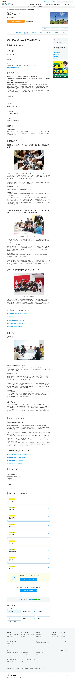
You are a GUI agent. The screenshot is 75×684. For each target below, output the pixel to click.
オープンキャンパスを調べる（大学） (13, 634)
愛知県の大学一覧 (14, 9)
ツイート (31, 599)
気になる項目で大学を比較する (12, 641)
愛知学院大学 (19, 9)
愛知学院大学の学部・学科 (24, 9)
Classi (22, 661)
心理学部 (12, 508)
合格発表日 (25, 618)
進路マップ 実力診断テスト (11, 659)
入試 (9, 618)
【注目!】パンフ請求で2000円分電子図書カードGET (37, 6)
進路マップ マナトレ (39, 652)
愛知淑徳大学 (57, 52)
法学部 (12, 542)
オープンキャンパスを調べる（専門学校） (28, 634)
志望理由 (45, 28)
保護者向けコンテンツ (63, 650)
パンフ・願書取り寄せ (16, 21)
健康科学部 (12, 517)
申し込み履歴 (63, 636)
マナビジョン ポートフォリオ (12, 663)
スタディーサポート (10, 654)
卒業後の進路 (63, 28)
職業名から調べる (39, 634)
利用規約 (18, 668)
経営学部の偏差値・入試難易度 (15, 326)
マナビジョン (7, 4)
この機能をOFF (60, 42)
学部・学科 (11, 611)
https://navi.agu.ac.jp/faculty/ (13, 486)
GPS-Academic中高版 (25, 652)
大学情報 (10, 9)
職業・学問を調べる (58, 4)
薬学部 (12, 559)
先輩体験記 (40, 611)
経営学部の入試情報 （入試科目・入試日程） (18, 313)
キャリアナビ (24, 654)
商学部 (12, 525)
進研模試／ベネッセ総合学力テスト (13, 652)
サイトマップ (43, 668)
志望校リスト (63, 634)
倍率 (39, 618)
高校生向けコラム (10, 645)
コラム (72, 4)
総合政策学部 (12, 550)
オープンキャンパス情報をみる (28, 579)
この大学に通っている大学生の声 (16, 323)
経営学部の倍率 (12, 316)
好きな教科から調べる (54, 636)
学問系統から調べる (54, 634)
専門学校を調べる (39, 4)
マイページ (63, 632)
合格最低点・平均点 (12, 621)
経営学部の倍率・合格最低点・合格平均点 (18, 457)
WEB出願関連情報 (29, 21)
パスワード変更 (63, 641)
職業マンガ (42, 642)
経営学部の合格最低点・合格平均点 (16, 320)
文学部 (12, 500)
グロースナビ (24, 663)
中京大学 (57, 54)
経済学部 (12, 533)
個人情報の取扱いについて (34, 668)
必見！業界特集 (23, 636)
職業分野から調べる (39, 636)
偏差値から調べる (10, 636)
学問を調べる (53, 632)
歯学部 (12, 567)
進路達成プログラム (10, 661)
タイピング (38, 654)
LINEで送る (37, 599)
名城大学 (57, 56)
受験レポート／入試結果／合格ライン (27, 659)
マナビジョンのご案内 (10, 668)
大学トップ (11, 608)
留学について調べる (10, 643)
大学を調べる (32, 4)
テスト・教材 (66, 4)
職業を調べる (38, 632)
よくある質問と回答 (25, 668)
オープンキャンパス (27, 611)
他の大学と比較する (28, 590)
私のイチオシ (54, 28)
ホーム (8, 9)
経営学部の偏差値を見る (12, 67)
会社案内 (66, 675)
